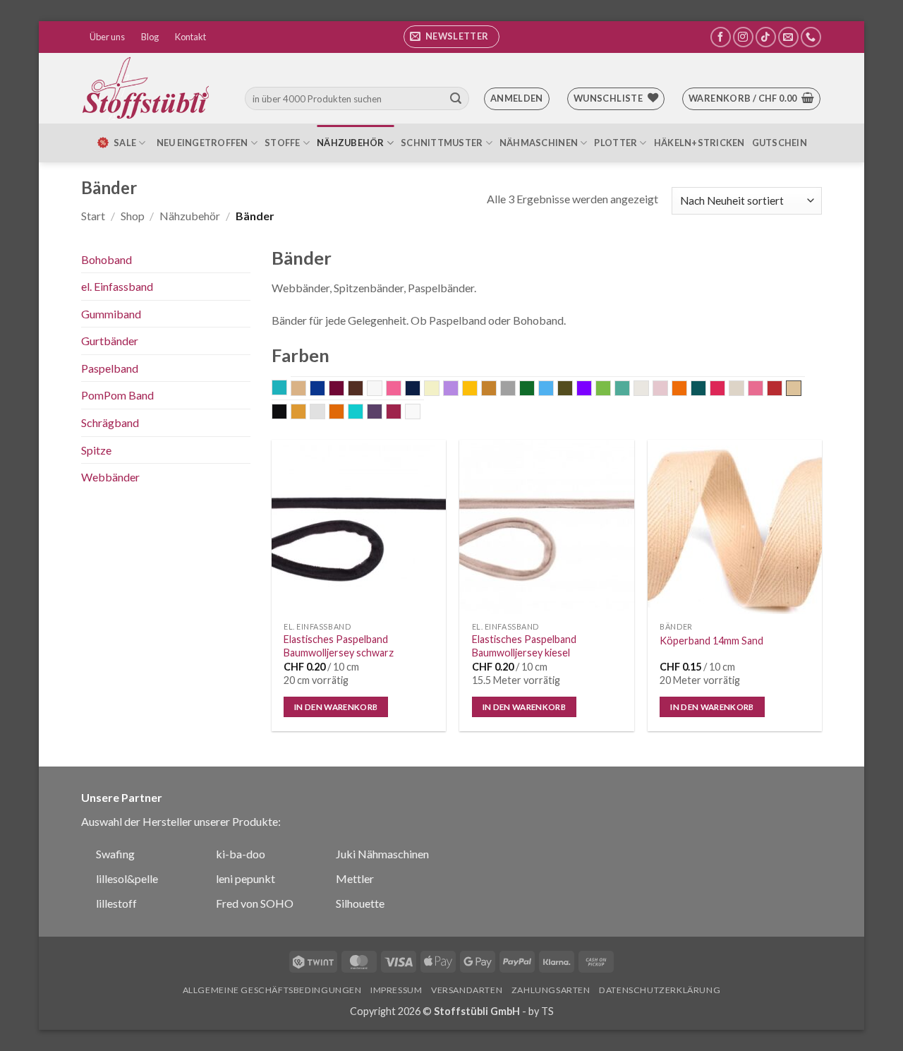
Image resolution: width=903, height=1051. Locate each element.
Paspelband (109, 368)
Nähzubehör (350, 142)
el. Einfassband (117, 286)
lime (610, 389)
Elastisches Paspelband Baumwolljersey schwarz (339, 646)
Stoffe (283, 142)
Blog (150, 36)
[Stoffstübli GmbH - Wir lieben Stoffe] (148, 88)
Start (93, 215)
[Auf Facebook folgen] (720, 37)
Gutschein (779, 142)
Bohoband (106, 259)
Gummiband (111, 313)
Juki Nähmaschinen (382, 853)
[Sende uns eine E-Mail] (788, 37)
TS (547, 1011)
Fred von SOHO (254, 903)
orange (686, 389)
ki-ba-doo (240, 853)
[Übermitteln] (456, 99)
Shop (133, 215)
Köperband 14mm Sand (711, 641)
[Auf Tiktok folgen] (766, 37)
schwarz (286, 413)
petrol (705, 389)
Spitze (96, 450)
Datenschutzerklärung (659, 990)
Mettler (355, 878)
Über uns (107, 36)
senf (305, 413)
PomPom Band (117, 395)
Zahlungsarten (550, 990)
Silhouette (360, 903)
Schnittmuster (442, 142)
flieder (458, 389)
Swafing (115, 853)
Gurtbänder (109, 340)
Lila (591, 389)
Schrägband (110, 422)
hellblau (553, 389)
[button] (451, 36)
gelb (477, 389)
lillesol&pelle (127, 878)
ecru (439, 389)
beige (305, 389)
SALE (125, 142)
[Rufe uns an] (811, 37)
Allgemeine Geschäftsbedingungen (272, 990)
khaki (572, 389)
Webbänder (110, 477)
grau (515, 389)
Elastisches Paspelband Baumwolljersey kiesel (524, 646)
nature (648, 389)
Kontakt (190, 36)
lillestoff (116, 903)
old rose (667, 389)
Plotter (615, 142)
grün (534, 389)
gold (496, 389)
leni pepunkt (245, 878)
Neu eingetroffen (202, 142)
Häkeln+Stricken (699, 142)
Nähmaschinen (538, 142)
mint (629, 389)
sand (793, 388)
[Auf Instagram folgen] (743, 37)
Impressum (396, 990)
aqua (286, 389)
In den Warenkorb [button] (336, 706)
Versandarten (466, 990)
